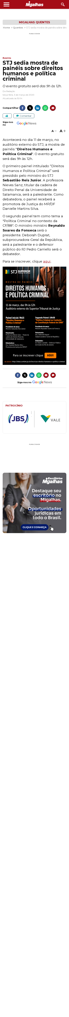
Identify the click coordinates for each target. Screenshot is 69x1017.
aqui (47, 261)
